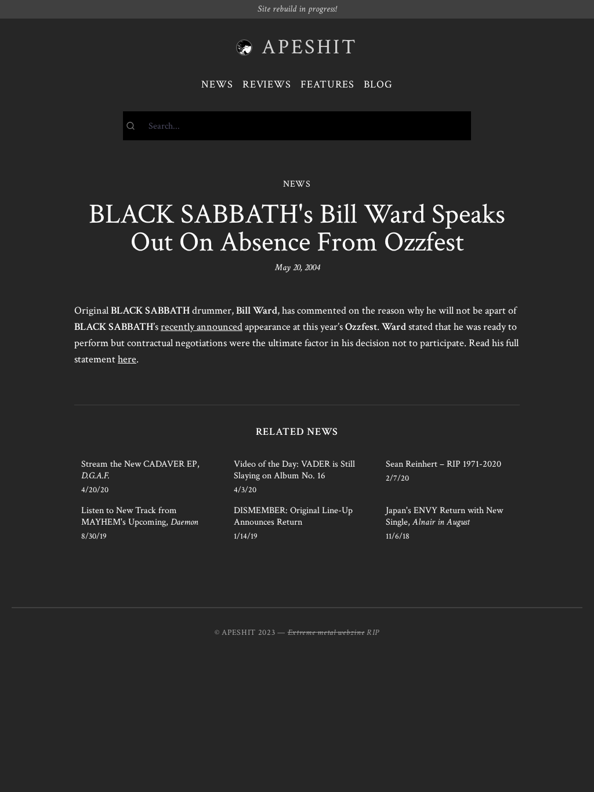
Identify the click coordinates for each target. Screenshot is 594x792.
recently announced (201, 326)
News (217, 84)
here (127, 359)
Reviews (266, 84)
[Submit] (136, 126)
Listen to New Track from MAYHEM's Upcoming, (139, 516)
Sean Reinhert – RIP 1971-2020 (443, 464)
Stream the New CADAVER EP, (140, 470)
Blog (378, 84)
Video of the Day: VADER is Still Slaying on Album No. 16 (294, 470)
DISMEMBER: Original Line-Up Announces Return (293, 516)
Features (327, 84)
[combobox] (297, 125)
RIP (373, 632)
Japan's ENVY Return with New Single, (444, 516)
